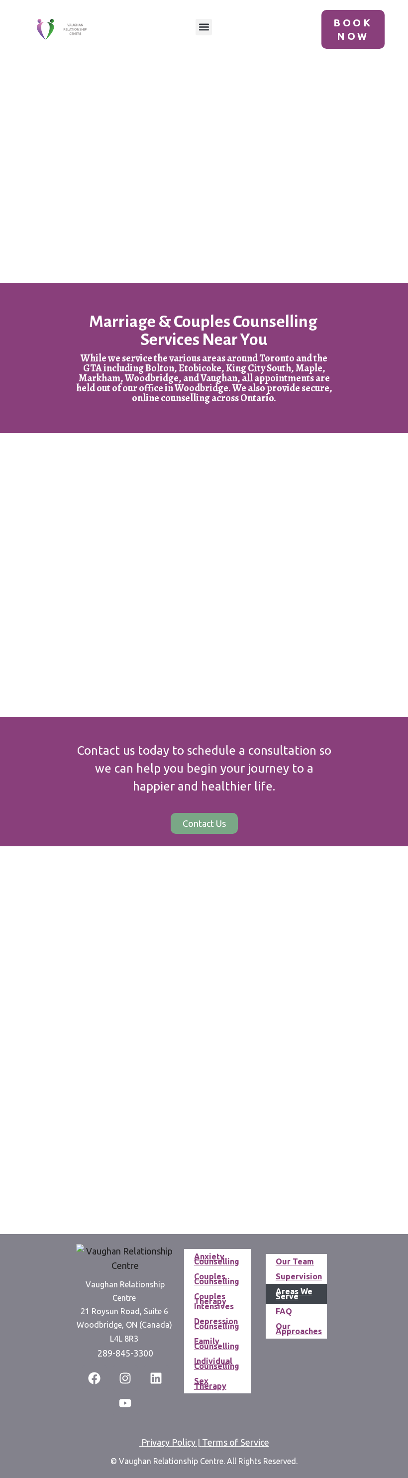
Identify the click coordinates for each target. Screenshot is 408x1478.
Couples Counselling (216, 1279)
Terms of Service (235, 1442)
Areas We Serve (294, 1294)
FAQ (284, 1311)
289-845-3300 (125, 1353)
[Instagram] (125, 1377)
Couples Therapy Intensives (214, 1301)
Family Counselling (216, 1344)
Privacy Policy (168, 1442)
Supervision (299, 1276)
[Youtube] (125, 1402)
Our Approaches (299, 1329)
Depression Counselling (216, 1324)
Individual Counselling (216, 1363)
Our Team (295, 1261)
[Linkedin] (156, 1377)
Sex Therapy (210, 1383)
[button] (204, 27)
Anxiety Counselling (216, 1259)
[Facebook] (94, 1377)
